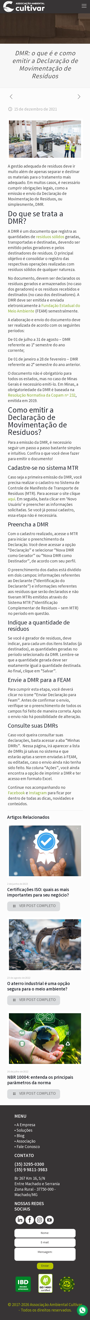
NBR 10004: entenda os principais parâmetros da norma (40, 1080)
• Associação (24, 1142)
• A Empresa (24, 1125)
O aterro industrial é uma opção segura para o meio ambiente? (38, 987)
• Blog (19, 1136)
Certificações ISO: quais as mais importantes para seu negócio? (38, 893)
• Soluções (23, 1131)
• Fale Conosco (27, 1147)
